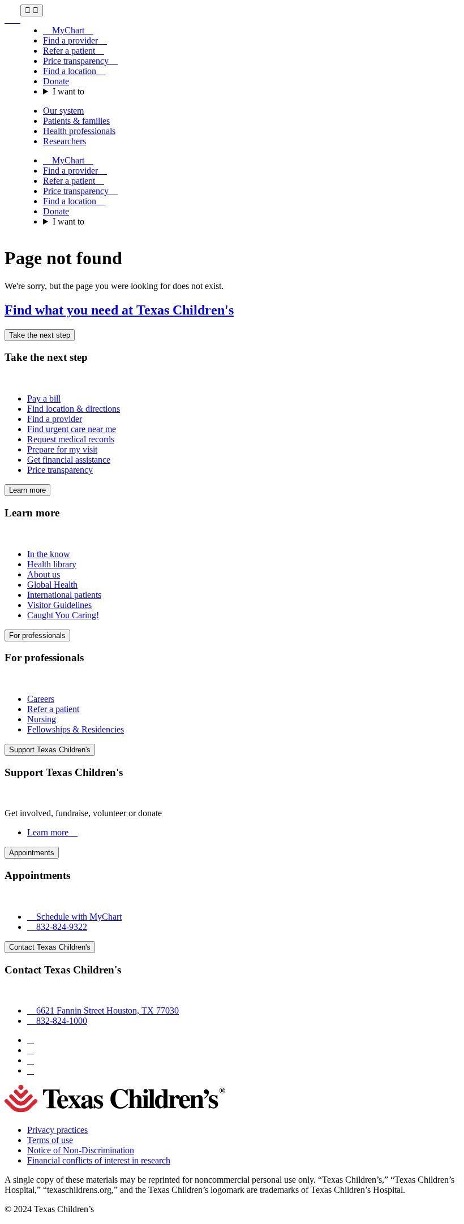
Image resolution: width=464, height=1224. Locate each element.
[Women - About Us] (12, 19)
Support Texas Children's (50, 749)
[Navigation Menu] (31, 10)
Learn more (27, 490)
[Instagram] (30, 1050)
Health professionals (79, 131)
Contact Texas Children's (50, 947)
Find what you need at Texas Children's (119, 310)
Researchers (64, 141)
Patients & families (76, 121)
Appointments (31, 852)
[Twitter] (30, 1060)
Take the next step (39, 335)
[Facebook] (30, 1040)
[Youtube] (30, 1070)
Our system (63, 110)
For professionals (37, 635)
